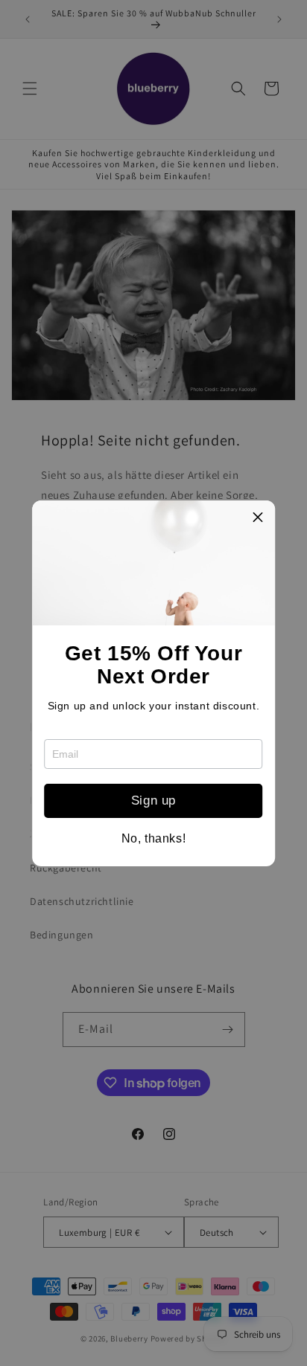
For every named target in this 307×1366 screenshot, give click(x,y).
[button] (258, 517)
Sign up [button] (153, 800)
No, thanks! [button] (153, 839)
